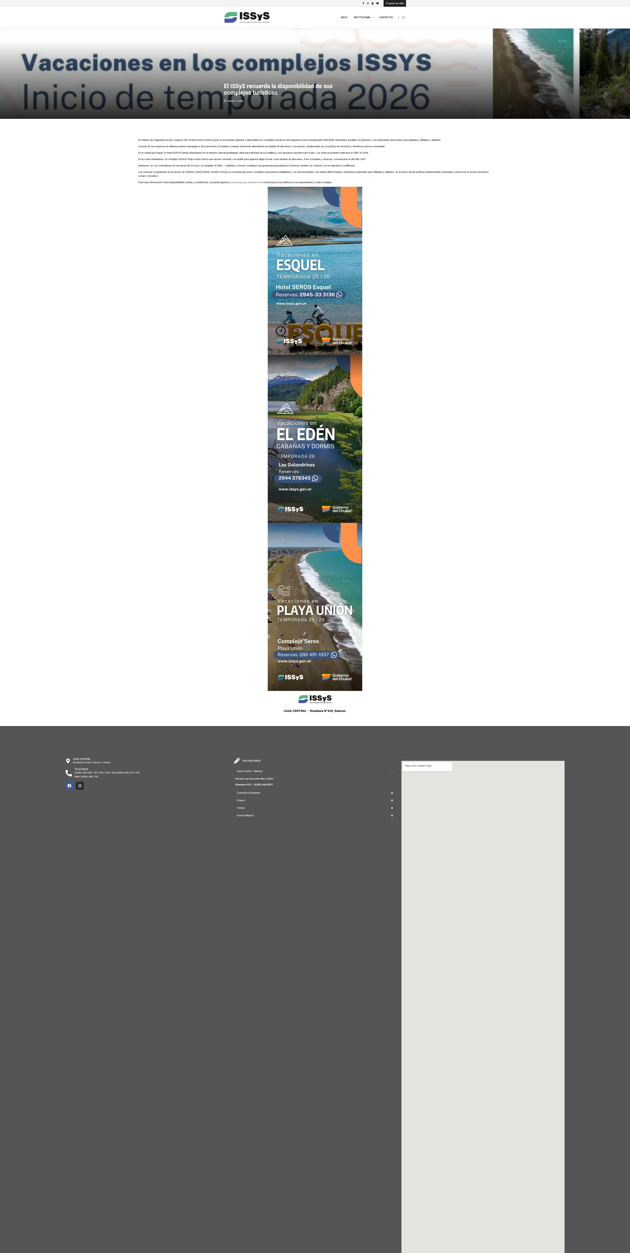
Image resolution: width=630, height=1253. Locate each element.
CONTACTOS (386, 17)
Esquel (241, 800)
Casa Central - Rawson (250, 771)
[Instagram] (80, 786)
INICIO (344, 17)
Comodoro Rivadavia (248, 793)
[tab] (315, 771)
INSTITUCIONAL (362, 17)
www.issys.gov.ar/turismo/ (245, 182)
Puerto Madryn (245, 815)
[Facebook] (69, 786)
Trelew (241, 808)
